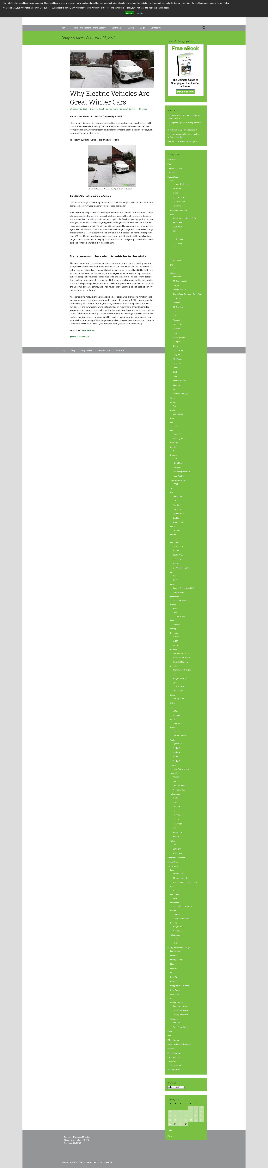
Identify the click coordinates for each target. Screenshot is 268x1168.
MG (171, 572)
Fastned (176, 320)
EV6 (174, 500)
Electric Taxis (173, 862)
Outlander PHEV (179, 600)
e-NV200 (176, 914)
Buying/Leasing (176, 1002)
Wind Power (175, 994)
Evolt (175, 315)
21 (186, 1120)
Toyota (173, 765)
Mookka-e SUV (179, 790)
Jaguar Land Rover (178, 480)
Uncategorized (174, 1069)
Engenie (176, 302)
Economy (174, 955)
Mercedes (174, 542)
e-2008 (176, 636)
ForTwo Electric (179, 735)
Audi (172, 180)
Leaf (175, 612)
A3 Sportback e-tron (181, 184)
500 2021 (176, 426)
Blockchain (172, 159)
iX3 (174, 256)
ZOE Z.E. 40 (180, 686)
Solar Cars (172, 1061)
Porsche (173, 649)
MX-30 (175, 538)
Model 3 (176, 748)
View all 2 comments (80, 336)
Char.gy (176, 285)
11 (170, 1115)
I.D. (174, 810)
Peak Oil (173, 977)
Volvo (172, 841)
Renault (173, 666)
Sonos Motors (176, 1065)
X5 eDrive (177, 260)
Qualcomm (177, 363)
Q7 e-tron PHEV (179, 197)
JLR (171, 488)
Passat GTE (177, 832)
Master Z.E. (177, 931)
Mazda (173, 534)
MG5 (175, 575)
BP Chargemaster (180, 281)
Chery (172, 398)
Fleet (170, 1031)
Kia (171, 492)
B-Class (176, 550)
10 (201, 1111)
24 (201, 1120)
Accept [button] (129, 12)
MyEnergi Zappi (179, 337)
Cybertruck (177, 743)
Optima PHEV (178, 513)
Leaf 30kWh (180, 616)
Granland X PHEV (179, 785)
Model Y (176, 761)
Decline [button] (140, 12)
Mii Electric (177, 715)
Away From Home (180, 1027)
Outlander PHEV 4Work (182, 906)
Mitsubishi (174, 596)
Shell (175, 372)
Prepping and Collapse (179, 985)
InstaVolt (176, 328)
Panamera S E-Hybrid (181, 657)
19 (175, 1120)
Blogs (142, 27)
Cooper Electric (179, 592)
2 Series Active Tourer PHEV (184, 218)
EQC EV (176, 563)
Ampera (176, 777)
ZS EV (175, 580)
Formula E (174, 442)
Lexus (172, 526)
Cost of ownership (180, 1010)
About (131, 27)
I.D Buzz (176, 938)
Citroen (173, 402)
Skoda (173, 719)
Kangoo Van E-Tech (181, 678)
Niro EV (176, 505)
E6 (174, 268)
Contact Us (156, 27)
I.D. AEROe (177, 815)
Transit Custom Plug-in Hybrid (185, 882)
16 (196, 1115)
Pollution (174, 981)
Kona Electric (178, 476)
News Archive (104, 350)
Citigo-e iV (177, 723)
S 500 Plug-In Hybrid (181, 568)
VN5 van (176, 890)
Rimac (172, 695)
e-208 (175, 641)
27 (180, 1124)
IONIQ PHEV (177, 467)
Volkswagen (175, 794)
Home (64, 27)
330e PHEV (177, 222)
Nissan (173, 604)
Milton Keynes (173, 1040)
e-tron (175, 193)
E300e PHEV (178, 559)
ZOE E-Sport (178, 690)
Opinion (132, 109)
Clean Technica (88, 330)
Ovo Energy (178, 350)
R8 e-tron (177, 206)
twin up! (176, 836)
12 (175, 1115)
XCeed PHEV (178, 522)
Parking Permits (174, 1053)
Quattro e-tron (179, 201)
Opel (172, 620)
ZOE (175, 683)
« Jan (170, 1130)
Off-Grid (173, 968)
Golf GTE (176, 806)
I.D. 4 (175, 943)
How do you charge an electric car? (182, 130)
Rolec (175, 367)
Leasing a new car (180, 1014)
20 (180, 1120)
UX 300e (176, 530)
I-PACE (175, 484)
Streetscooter (179, 873)
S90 (174, 844)
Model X (176, 756)
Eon (174, 311)
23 (196, 1120)
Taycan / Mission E (180, 662)
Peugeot (174, 633)
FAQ (169, 998)
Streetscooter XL (180, 878)
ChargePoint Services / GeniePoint (187, 294)
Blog (169, 164)
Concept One (178, 698)
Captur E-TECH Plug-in (182, 670)
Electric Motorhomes (176, 857)
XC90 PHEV (177, 853)
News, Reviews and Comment (115, 109)
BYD (172, 265)
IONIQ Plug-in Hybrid (181, 471)
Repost (143, 109)
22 (191, 1120)
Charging (174, 273)
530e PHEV (177, 226)
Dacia (172, 410)
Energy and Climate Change (179, 947)
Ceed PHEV (177, 496)
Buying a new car (180, 1006)
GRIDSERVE (177, 324)
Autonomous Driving (178, 210)
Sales (172, 703)
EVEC (172, 418)
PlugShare (177, 354)
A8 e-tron (177, 188)
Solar (175, 376)
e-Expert (176, 645)
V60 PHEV (177, 849)
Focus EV (176, 434)
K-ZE (175, 674)
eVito (175, 898)
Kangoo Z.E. (178, 926)
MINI (172, 584)
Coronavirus (173, 172)
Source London (179, 380)
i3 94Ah (179, 243)
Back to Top (121, 350)
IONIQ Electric (179, 463)
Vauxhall (173, 773)
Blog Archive (86, 350)
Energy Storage (176, 959)
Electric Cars (117, 27)
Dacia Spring (178, 414)
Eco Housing (175, 951)
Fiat (171, 422)
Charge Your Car (179, 289)
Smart (172, 727)
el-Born (176, 711)
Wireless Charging (180, 393)
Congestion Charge (176, 168)
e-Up (175, 802)
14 (186, 1115)
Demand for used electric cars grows (183, 141)
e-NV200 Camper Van (181, 918)
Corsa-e (176, 624)
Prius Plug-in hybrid (181, 769)
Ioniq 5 (176, 458)
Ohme (175, 346)
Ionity (175, 333)
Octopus (176, 341)
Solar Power (175, 990)
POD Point (177, 359)
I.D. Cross (177, 819)
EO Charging (178, 307)
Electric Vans (173, 866)
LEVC (172, 886)
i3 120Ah (179, 239)
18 (170, 1120)
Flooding (174, 964)
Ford (172, 430)
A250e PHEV (178, 546)
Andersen (177, 276)
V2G (174, 389)
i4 (173, 247)
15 (191, 1115)
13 (180, 1115)
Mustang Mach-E (179, 438)
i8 (173, 252)
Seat (172, 707)
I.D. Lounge (177, 823)
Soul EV (176, 518)
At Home (176, 1022)
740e (175, 231)
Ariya (175, 608)
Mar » (170, 1136)
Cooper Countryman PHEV (183, 588)
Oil (171, 972)
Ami (174, 406)
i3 (173, 235)
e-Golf (175, 798)
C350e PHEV (178, 555)
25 (170, 1124)
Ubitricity (177, 385)
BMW (172, 214)
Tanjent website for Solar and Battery (89, 27)
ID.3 (174, 828)
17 (201, 1115)
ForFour (176, 731)
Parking (173, 628)
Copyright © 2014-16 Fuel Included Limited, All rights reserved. (87, 1162)
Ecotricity (177, 298)
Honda (173, 447)
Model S (176, 752)
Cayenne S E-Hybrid (181, 653)
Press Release (174, 1057)
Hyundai (173, 455)
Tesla (172, 740)
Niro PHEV (177, 509)
